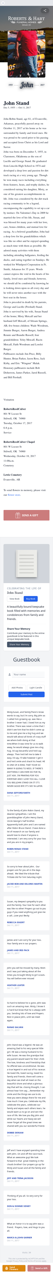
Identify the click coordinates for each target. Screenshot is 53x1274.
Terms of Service (34, 1261)
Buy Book (30, 598)
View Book (14, 598)
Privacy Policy (18, 1261)
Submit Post (26, 694)
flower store (14, 494)
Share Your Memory (19, 644)
